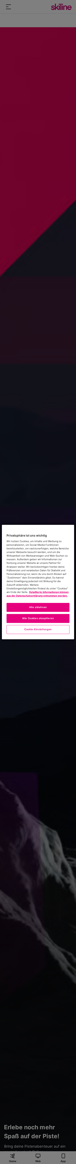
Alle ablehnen (38, 607)
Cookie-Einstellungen (38, 629)
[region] (38, 582)
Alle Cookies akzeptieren (38, 618)
